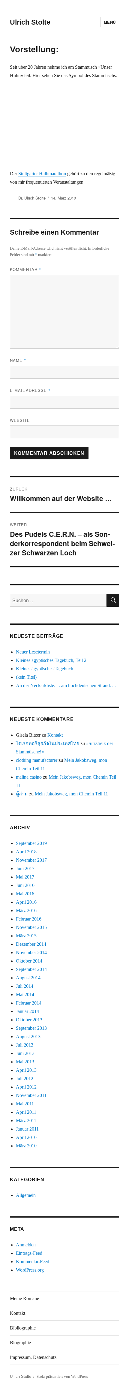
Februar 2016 (28, 918)
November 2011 (31, 1095)
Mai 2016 (25, 893)
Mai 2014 (25, 994)
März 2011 (26, 1120)
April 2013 (26, 1070)
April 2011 (26, 1112)
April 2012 (26, 1086)
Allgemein (26, 1195)
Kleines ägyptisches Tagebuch (44, 668)
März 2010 (26, 1145)
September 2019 (31, 843)
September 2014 (31, 969)
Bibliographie (23, 1327)
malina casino (29, 777)
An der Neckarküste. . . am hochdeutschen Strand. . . (66, 685)
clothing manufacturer (36, 760)
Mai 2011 (25, 1103)
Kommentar (25, 269)
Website (20, 420)
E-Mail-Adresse (30, 390)
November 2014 (31, 952)
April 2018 (26, 851)
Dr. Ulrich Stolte (32, 198)
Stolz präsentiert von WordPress (62, 1376)
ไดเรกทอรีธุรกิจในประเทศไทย (47, 743)
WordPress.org (30, 1269)
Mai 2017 (25, 876)
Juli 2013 (24, 1044)
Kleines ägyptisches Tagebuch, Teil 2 (51, 660)
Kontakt (55, 735)
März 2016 (26, 910)
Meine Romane (24, 1298)
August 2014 (28, 977)
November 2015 (31, 927)
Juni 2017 (25, 868)
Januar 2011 (27, 1128)
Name (18, 360)
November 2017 (31, 860)
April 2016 (26, 902)
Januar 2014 (27, 1011)
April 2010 (26, 1137)
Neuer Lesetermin (33, 651)
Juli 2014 (24, 986)
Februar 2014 (28, 1002)
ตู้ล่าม (22, 793)
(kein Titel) (26, 677)
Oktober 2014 (29, 960)
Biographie (20, 1342)
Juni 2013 (25, 1053)
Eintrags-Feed (29, 1253)
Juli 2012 (24, 1078)
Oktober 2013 (29, 1019)
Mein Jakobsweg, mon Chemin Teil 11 (71, 793)
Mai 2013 (25, 1061)
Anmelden (26, 1244)
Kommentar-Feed (32, 1261)
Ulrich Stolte (30, 22)
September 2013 (31, 1028)
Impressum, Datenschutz (33, 1357)
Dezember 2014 (31, 944)
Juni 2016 (25, 885)
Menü (110, 22)
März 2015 (26, 935)
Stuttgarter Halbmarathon (42, 173)
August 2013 (28, 1036)
